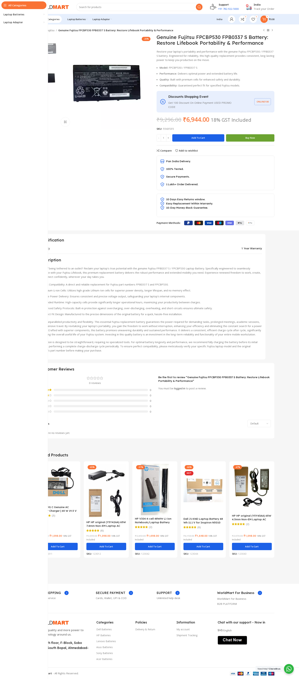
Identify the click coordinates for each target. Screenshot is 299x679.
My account (183, 629)
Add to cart (198, 137)
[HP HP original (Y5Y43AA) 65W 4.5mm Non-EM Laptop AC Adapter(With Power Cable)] (252, 488)
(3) (53, 515)
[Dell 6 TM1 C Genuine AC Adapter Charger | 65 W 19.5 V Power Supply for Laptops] (58, 484)
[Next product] (272, 30)
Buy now (250, 137)
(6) (102, 530)
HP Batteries (103, 635)
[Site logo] (52, 6)
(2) (150, 527)
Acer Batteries (104, 659)
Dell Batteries (104, 629)
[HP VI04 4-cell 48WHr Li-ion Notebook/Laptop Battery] (155, 489)
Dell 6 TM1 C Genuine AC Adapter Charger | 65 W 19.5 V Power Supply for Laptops (57, 510)
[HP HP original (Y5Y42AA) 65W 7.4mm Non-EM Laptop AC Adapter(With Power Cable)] (106, 491)
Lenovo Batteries (106, 641)
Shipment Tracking (186, 635)
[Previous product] (264, 30)
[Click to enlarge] (65, 122)
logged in (179, 388)
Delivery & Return (145, 629)
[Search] (199, 7)
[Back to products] (268, 30)
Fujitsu (50, 30)
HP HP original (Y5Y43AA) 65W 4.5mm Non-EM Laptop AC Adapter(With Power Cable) (251, 519)
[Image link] (52, 622)
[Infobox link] (260, 7)
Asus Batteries (104, 647)
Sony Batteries (104, 653)
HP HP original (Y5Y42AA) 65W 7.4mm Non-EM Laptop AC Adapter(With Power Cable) (106, 525)
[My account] (231, 19)
